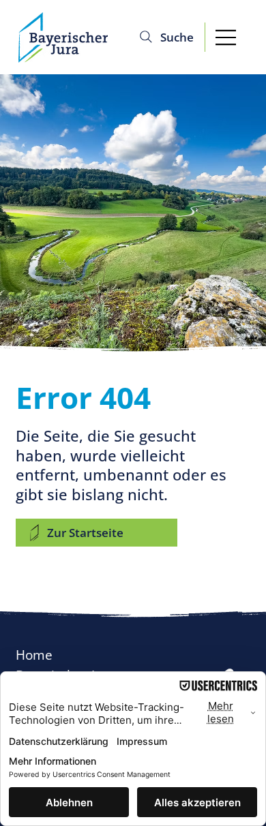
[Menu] (226, 37)
